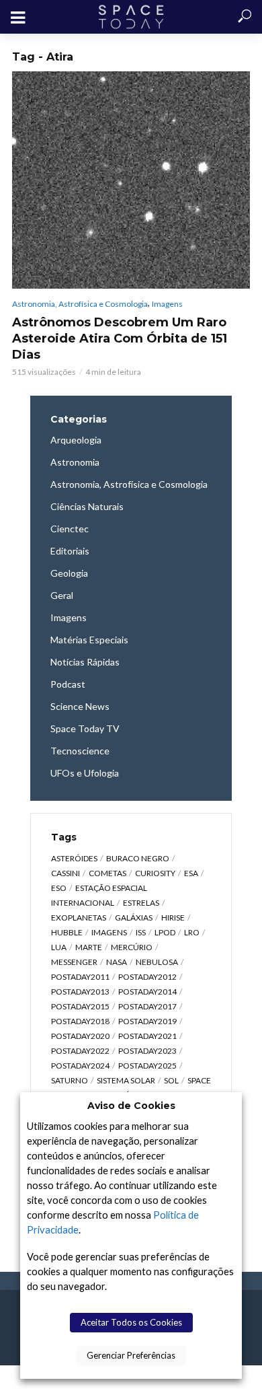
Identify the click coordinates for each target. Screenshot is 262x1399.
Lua (59, 947)
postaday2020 (80, 1036)
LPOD (165, 932)
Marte (88, 947)
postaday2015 (80, 1006)
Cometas (107, 873)
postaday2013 (80, 992)
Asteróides (74, 858)
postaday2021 (147, 1036)
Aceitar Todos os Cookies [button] (131, 1322)
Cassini (65, 873)
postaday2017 (147, 1006)
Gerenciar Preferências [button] (131, 1355)
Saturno (69, 1080)
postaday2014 (147, 992)
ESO (59, 888)
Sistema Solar (126, 1080)
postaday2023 (147, 1051)
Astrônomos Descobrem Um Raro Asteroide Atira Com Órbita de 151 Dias (119, 338)
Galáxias (133, 917)
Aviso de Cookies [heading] (131, 1106)
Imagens (167, 304)
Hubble (67, 932)
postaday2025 (147, 1066)
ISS (141, 932)
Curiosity (155, 873)
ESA (191, 873)
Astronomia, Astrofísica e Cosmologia (80, 304)
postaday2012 (147, 977)
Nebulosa (157, 962)
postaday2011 (80, 977)
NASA (116, 962)
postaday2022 (80, 1051)
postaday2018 (80, 1021)
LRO (192, 932)
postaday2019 (147, 1021)
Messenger (74, 962)
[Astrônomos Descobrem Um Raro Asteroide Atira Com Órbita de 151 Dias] (131, 180)
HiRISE (173, 917)
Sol (171, 1080)
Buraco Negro (137, 858)
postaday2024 (80, 1066)
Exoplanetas (78, 917)
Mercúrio (131, 947)
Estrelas (141, 903)
